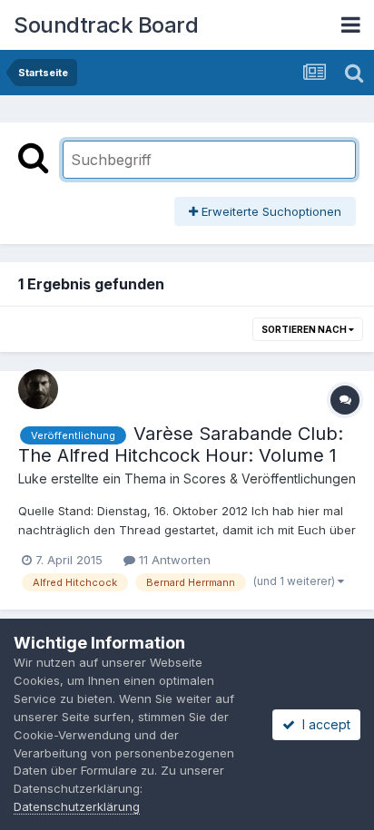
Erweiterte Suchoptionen (269, 211)
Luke (32, 478)
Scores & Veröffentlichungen (269, 478)
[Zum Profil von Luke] (38, 389)
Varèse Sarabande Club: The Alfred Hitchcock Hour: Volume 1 (180, 444)
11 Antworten (173, 559)
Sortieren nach (305, 329)
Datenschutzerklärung (77, 806)
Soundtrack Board (106, 25)
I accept (322, 724)
